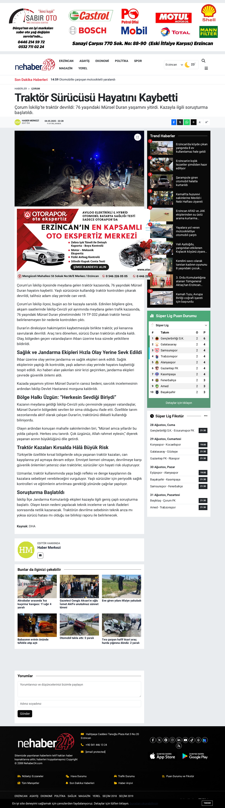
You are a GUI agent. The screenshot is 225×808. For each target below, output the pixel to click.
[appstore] (162, 756)
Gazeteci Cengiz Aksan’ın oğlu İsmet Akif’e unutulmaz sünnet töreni (79, 604)
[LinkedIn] (179, 740)
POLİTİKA (121, 61)
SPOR (138, 61)
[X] (159, 740)
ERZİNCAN (66, 61)
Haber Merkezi (49, 547)
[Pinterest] (166, 740)
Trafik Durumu (126, 776)
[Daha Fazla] (194, 122)
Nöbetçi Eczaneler (32, 776)
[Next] (205, 740)
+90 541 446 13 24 (96, 744)
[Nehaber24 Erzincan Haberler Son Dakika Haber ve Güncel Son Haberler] (35, 64)
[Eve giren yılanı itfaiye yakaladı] (121, 586)
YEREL (82, 68)
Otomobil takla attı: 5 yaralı (77, 638)
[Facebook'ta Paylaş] (173, 122)
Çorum (35, 88)
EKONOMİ (102, 61)
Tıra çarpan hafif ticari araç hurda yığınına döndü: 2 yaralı (120, 641)
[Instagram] (172, 740)
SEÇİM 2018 (109, 796)
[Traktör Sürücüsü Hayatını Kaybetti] (79, 168)
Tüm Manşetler (30, 783)
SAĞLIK (72, 796)
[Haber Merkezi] (26, 549)
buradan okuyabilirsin (144, 803)
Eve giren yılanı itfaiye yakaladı (121, 600)
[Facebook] (153, 740)
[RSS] (179, 746)
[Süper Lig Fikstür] (205, 416)
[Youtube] (185, 740)
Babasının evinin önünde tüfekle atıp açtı (33, 641)
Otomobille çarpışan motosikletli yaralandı (83, 79)
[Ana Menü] (205, 68)
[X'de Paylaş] (180, 122)
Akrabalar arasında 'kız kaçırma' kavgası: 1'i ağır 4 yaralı (34, 604)
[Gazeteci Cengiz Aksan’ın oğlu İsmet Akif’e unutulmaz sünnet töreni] (79, 586)
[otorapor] (91, 244)
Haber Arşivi (125, 783)
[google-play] (194, 756)
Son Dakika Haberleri (82, 783)
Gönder (25, 713)
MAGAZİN (65, 68)
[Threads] (198, 740)
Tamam (207, 803)
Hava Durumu (78, 776)
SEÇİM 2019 (126, 796)
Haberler (21, 88)
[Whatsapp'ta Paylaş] (187, 122)
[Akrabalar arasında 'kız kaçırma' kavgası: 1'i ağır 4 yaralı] (37, 586)
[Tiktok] (192, 740)
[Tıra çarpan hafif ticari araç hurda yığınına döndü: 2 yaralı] (121, 625)
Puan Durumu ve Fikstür (180, 776)
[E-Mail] (40, 555)
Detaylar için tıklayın (179, 403)
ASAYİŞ (84, 61)
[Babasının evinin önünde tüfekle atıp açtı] (37, 625)
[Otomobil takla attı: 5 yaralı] (79, 624)
